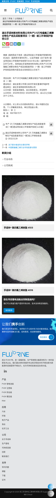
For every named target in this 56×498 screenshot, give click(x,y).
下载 (3, 475)
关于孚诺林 (6, 439)
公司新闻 (18, 18)
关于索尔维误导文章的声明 (19, 145)
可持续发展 (6, 448)
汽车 (3, 411)
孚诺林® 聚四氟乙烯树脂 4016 (18, 290)
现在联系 (43, 337)
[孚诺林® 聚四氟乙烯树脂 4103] (28, 198)
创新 (3, 452)
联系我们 (5, 456)
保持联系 (9, 310)
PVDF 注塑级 (7, 388)
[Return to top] (51, 493)
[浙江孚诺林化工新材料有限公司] (28, 10)
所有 (10, 18)
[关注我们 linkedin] (5, 371)
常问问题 (5, 467)
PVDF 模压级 (7, 396)
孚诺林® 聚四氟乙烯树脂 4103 (18, 227)
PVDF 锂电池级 (8, 384)
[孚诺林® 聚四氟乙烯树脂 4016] (28, 260)
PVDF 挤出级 (7, 392)
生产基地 (5, 443)
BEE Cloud (28, 494)
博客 (3, 471)
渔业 (3, 424)
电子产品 (5, 420)
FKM (3, 401)
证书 (3, 480)
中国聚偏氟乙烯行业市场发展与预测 (22, 147)
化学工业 (5, 428)
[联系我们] (51, 487)
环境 (3, 416)
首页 (4, 18)
